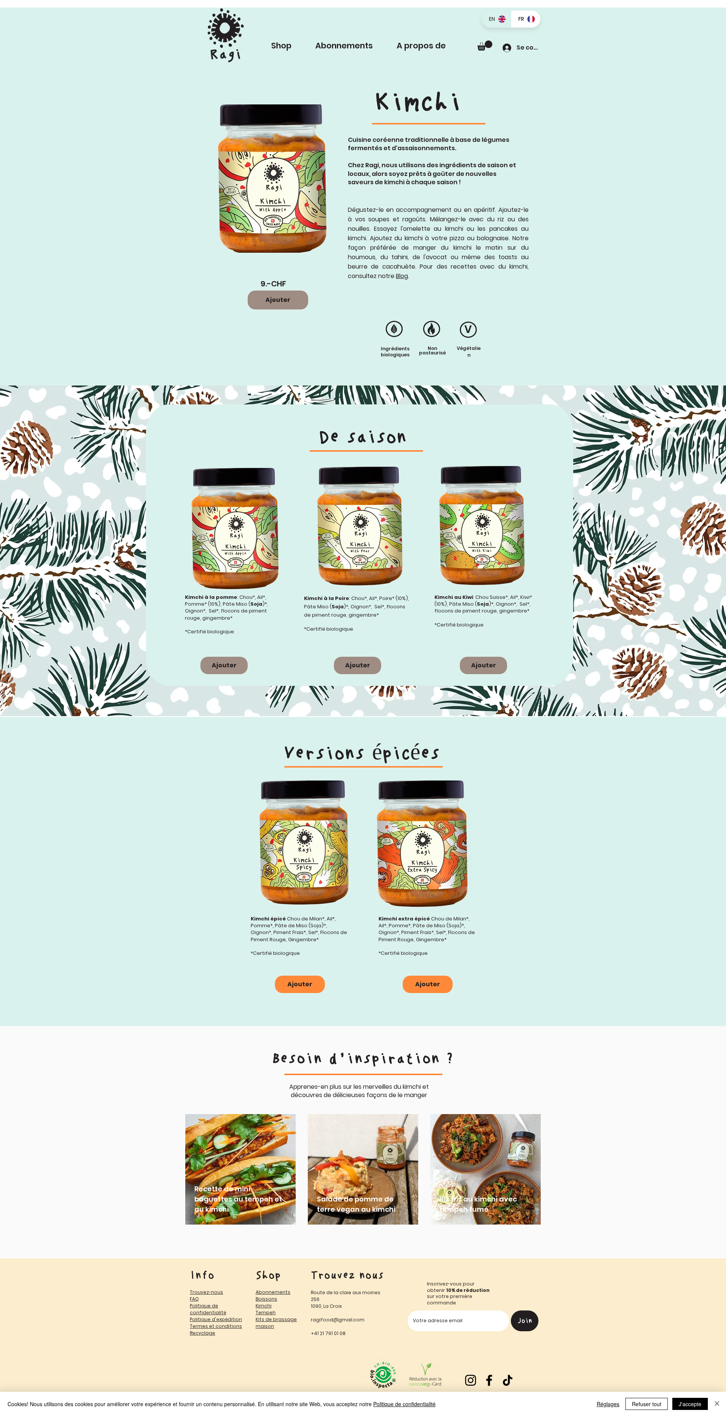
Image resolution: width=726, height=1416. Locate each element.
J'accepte (690, 1404)
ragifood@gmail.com (338, 1320)
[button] (429, 45)
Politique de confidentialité (404, 1404)
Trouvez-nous (206, 1292)
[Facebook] (489, 1380)
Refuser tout (646, 1404)
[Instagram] (470, 1380)
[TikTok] (507, 1380)
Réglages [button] (608, 1404)
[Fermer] (716, 1404)
